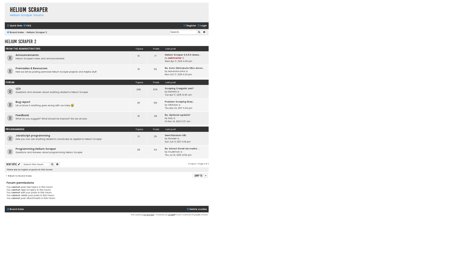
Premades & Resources (31, 68)
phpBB (171, 214)
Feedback (22, 115)
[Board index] (6, 6)
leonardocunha (176, 71)
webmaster (175, 57)
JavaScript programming (33, 135)
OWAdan (173, 104)
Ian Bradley (148, 214)
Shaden (172, 138)
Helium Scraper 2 (20, 41)
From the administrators (23, 48)
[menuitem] (27, 25)
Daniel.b (172, 91)
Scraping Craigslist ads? (179, 88)
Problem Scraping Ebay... (179, 101)
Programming (15, 129)
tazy (170, 118)
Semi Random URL (175, 135)
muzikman (174, 151)
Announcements (27, 55)
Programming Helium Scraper (36, 149)
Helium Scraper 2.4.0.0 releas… (182, 54)
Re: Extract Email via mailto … (182, 148)
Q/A (18, 88)
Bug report (23, 102)
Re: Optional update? (177, 114)
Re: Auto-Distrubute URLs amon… (184, 68)
